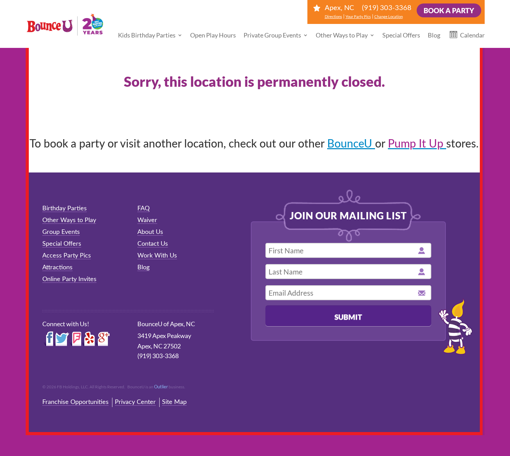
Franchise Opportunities (75, 402)
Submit (348, 316)
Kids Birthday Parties (147, 35)
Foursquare (75, 339)
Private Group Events (272, 35)
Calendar (472, 35)
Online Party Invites (69, 279)
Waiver (147, 220)
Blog (434, 35)
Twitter (61, 339)
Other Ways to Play (342, 35)
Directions (333, 16)
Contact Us (152, 244)
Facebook (48, 339)
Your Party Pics (358, 16)
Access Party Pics (66, 256)
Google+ (103, 339)
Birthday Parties (64, 208)
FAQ (143, 208)
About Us (150, 232)
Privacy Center (135, 402)
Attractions (57, 267)
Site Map (174, 402)
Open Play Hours (213, 35)
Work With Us (157, 256)
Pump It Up (417, 144)
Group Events (61, 232)
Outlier (161, 386)
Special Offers (401, 35)
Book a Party (449, 10)
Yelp (88, 339)
